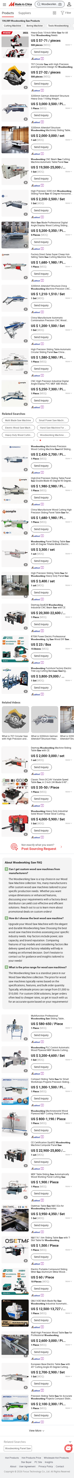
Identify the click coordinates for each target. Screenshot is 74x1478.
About (13, 1466)
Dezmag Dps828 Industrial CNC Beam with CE (48, 606)
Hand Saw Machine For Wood (55, 427)
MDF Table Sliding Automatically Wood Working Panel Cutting (50, 1175)
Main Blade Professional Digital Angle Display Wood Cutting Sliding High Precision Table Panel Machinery (49, 224)
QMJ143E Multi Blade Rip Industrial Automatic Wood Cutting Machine (49, 1302)
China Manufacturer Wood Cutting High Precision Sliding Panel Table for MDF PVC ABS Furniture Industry (51, 511)
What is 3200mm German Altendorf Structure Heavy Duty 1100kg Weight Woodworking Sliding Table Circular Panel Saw (44, 737)
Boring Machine (35, 25)
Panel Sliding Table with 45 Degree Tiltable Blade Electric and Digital (50, 543)
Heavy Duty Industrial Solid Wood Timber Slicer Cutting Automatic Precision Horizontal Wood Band (50, 812)
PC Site (38, 1462)
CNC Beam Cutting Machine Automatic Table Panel (50, 160)
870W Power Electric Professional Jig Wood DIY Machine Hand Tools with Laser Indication (50, 638)
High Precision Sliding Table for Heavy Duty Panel (50, 574)
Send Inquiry (41, 52)
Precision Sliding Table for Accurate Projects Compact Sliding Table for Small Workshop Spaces (51, 1397)
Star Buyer (26, 1462)
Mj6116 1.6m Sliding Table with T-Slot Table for (50, 1239)
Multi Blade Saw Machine (18, 420)
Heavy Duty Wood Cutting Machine (20, 435)
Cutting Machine (12, 25)
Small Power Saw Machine (52, 420)
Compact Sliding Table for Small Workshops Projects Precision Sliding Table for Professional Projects (50, 1080)
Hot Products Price (31, 1457)
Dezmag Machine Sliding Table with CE (51, 749)
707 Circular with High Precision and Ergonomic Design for (51, 65)
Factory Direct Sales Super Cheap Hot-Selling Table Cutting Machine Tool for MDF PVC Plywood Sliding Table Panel (51, 256)
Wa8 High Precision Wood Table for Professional (51, 1334)
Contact (60, 1466)
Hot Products (12, 1457)
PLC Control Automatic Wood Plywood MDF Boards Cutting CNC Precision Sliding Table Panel (51, 1049)
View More (35, 1430)
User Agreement (27, 1466)
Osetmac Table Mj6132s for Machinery (47, 1207)
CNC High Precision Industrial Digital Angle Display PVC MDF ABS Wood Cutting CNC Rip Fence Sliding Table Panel (50, 382)
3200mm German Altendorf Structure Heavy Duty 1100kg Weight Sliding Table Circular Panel (50, 97)
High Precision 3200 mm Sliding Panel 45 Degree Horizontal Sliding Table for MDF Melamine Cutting (51, 192)
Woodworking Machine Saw (54, 435)
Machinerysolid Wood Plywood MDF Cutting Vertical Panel (49, 1112)
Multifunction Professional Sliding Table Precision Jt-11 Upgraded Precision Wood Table (49, 1017)
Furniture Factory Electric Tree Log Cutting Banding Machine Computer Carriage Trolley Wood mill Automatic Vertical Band (51, 669)
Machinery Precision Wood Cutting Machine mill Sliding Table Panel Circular (51, 448)
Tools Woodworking (58, 25)
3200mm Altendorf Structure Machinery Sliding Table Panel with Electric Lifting (50, 129)
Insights (49, 1462)
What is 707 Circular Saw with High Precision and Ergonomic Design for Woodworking (15, 737)
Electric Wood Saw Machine (19, 427)
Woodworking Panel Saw (18, 1448)
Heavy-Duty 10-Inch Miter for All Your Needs (49, 34)
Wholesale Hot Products (56, 1457)
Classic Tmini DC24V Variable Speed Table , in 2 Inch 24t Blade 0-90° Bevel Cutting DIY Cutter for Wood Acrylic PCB (50, 781)
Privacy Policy (46, 1466)
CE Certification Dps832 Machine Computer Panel (50, 1144)
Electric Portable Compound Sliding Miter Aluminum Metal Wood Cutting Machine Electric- (51, 1270)
